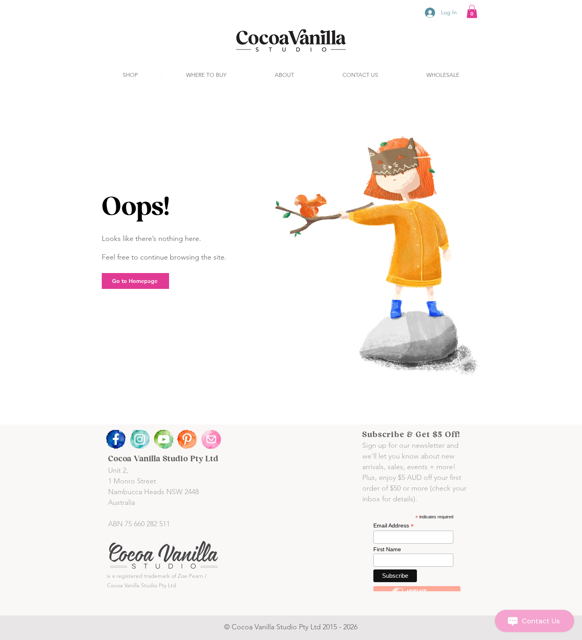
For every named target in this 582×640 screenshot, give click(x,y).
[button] (471, 11)
